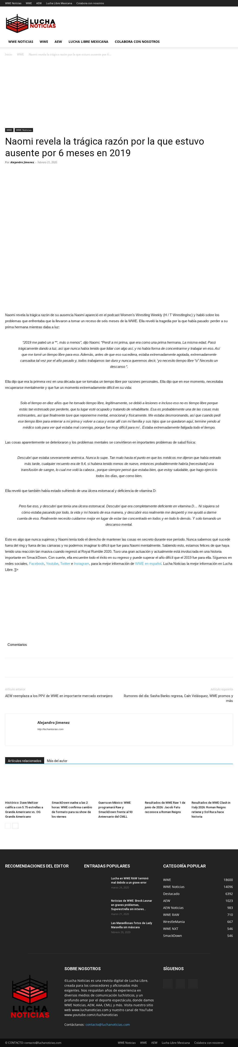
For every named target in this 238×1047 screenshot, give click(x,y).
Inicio (8, 54)
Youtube (52, 564)
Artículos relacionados (24, 761)
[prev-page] (8, 826)
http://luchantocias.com (50, 729)
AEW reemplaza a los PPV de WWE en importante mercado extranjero (58, 696)
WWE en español (148, 564)
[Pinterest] (31, 172)
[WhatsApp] (41, 172)
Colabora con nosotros (90, 3)
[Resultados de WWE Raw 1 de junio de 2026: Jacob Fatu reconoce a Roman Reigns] (165, 784)
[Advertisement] (119, 93)
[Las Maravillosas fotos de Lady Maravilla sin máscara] (95, 929)
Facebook (36, 564)
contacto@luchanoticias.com (108, 1024)
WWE (29, 3)
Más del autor (57, 761)
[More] (53, 172)
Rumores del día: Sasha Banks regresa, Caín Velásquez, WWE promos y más (178, 698)
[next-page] (15, 826)
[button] (227, 42)
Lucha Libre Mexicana (59, 3)
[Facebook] (9, 172)
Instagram (81, 564)
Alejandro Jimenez (22, 162)
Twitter (65, 564)
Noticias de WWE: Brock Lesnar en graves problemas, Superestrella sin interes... (131, 905)
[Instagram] (180, 984)
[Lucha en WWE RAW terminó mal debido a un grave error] (95, 884)
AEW (39, 3)
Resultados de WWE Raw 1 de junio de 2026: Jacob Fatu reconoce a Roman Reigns (165, 807)
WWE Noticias (13, 3)
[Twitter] (20, 172)
